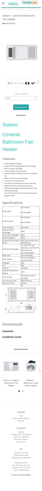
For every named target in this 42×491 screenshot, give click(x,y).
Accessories (21, 442)
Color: (21, 94)
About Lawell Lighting (21, 418)
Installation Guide (11, 337)
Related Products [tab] (21, 349)
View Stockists (21, 107)
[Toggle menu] (3, 3)
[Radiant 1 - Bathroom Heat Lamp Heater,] (31, 366)
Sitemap (21, 421)
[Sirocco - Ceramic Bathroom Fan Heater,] (11, 366)
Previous (4, 81)
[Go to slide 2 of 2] (39, 370)
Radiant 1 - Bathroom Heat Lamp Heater (31, 383)
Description (21, 115)
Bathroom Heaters (21, 439)
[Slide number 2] (23, 391)
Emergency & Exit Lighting (21, 434)
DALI (21, 416)
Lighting (21, 432)
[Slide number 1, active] (19, 391)
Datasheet (7, 331)
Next (37, 81)
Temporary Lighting (21, 437)
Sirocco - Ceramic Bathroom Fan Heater (11, 383)
